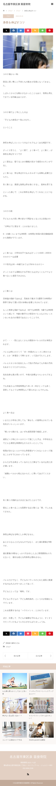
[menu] (52, 4)
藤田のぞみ (15, 643)
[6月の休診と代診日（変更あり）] (40, 655)
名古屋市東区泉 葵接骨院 (16, 4)
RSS (28, 774)
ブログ (8, 16)
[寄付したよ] (15, 655)
